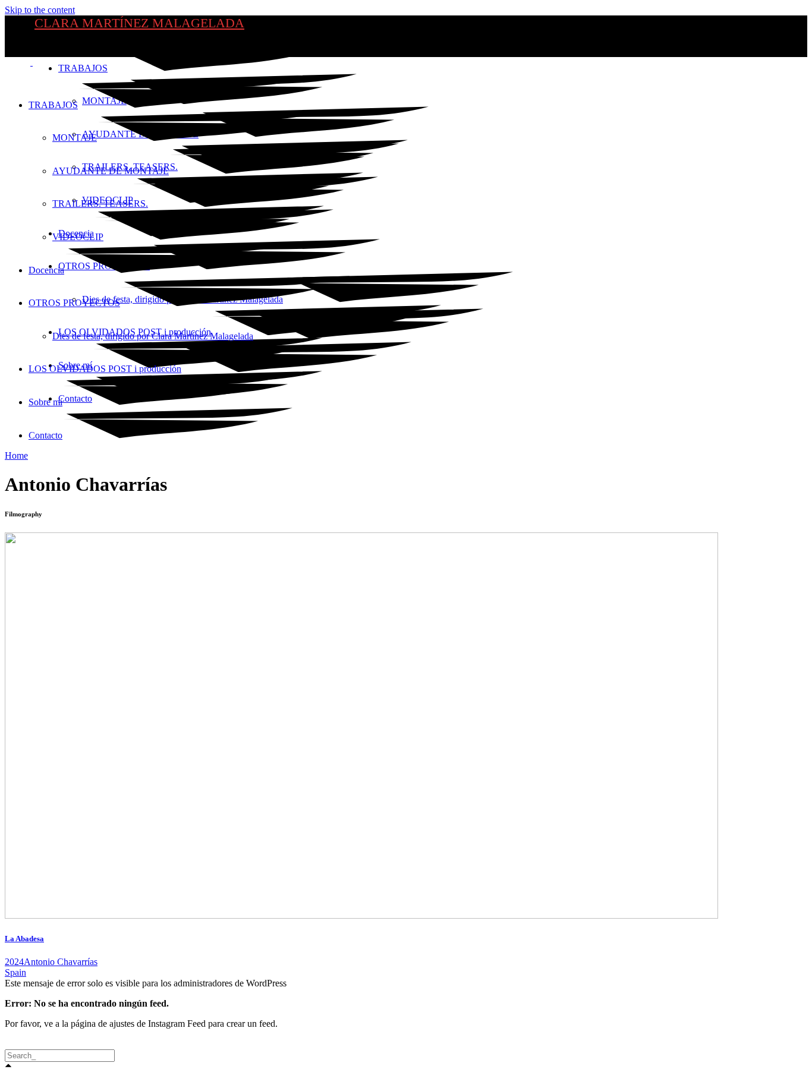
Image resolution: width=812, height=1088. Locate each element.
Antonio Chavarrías (60, 962)
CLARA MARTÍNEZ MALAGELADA (139, 22)
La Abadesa (24, 938)
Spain (15, 972)
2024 (14, 962)
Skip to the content (40, 10)
